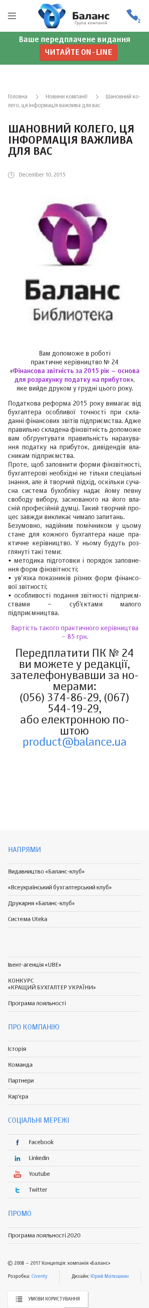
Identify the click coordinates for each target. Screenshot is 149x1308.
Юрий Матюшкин (110, 1276)
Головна (17, 97)
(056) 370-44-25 (133, 16)
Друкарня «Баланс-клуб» (41, 903)
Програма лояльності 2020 (44, 1236)
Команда (20, 1065)
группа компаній (74, 16)
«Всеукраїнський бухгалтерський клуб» (60, 888)
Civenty (39, 1276)
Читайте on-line (78, 52)
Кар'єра (18, 1097)
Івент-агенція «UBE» (34, 965)
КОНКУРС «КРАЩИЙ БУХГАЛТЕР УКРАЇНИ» (52, 984)
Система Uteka (27, 919)
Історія (17, 1049)
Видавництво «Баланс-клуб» (46, 872)
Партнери (21, 1081)
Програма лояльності (37, 1003)
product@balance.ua (75, 742)
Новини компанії (66, 97)
